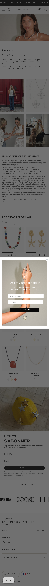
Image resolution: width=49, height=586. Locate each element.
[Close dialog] (47, 259)
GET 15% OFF (24, 309)
